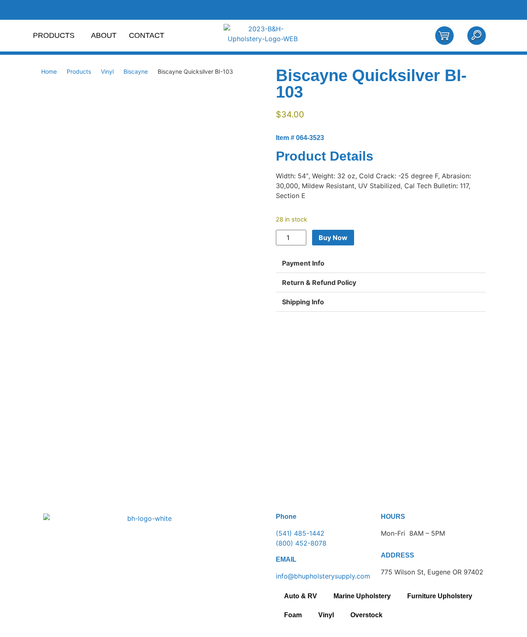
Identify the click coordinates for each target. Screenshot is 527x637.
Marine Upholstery (362, 596)
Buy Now (333, 237)
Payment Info (303, 263)
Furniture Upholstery (439, 596)
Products (54, 35)
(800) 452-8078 (301, 543)
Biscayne (136, 71)
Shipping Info (303, 302)
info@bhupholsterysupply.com (323, 576)
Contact (146, 35)
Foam (293, 614)
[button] (381, 263)
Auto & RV (300, 596)
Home (49, 71)
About (104, 35)
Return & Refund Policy (319, 282)
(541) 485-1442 (300, 533)
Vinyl (107, 71)
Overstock (366, 614)
